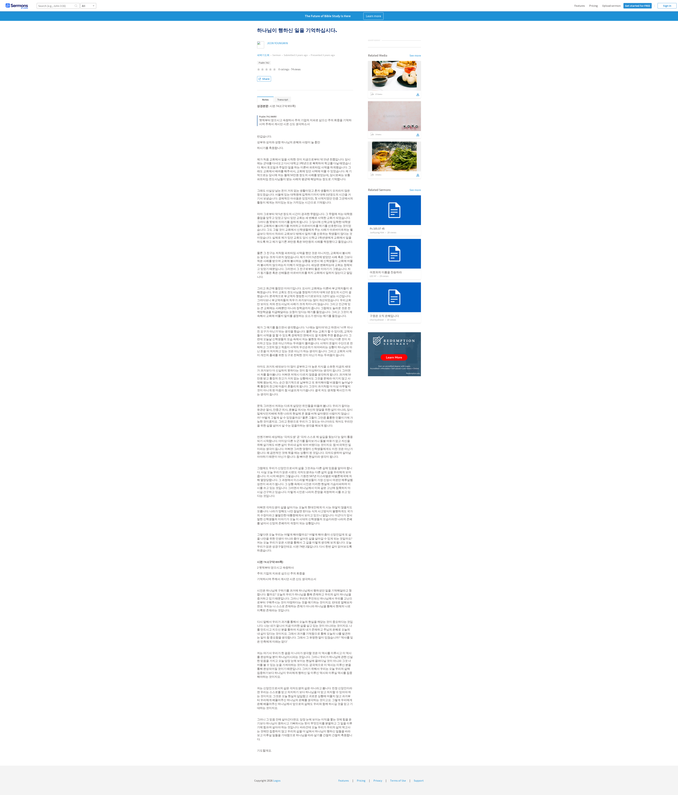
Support (419, 780)
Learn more (373, 16)
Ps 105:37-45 (377, 228)
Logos (277, 780)
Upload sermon (611, 5)
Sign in (667, 5)
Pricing (593, 5)
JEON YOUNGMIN (277, 43)
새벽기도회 (263, 55)
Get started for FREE (637, 5)
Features (579, 5)
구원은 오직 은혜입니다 (384, 316)
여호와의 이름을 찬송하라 (386, 272)
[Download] (417, 94)
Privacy (377, 780)
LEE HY (373, 276)
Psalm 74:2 (264, 62)
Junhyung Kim (377, 232)
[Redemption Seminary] (394, 354)
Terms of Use (398, 780)
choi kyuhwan (377, 319)
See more (415, 55)
